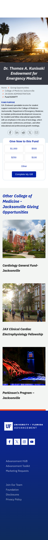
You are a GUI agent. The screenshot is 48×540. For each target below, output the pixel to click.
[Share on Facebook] (11, 133)
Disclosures (12, 494)
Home (4, 87)
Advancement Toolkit (18, 466)
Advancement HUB (17, 461)
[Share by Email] (37, 133)
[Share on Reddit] (24, 133)
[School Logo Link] (22, 426)
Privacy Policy (14, 499)
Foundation (12, 489)
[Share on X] (30, 133)
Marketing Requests (17, 470)
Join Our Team (14, 484)
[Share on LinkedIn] (17, 133)
